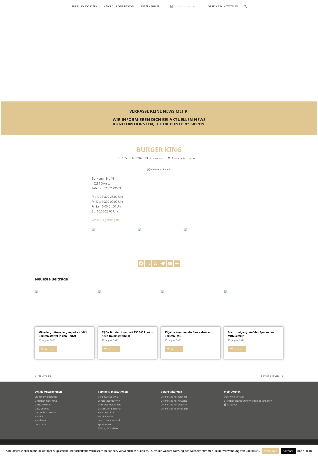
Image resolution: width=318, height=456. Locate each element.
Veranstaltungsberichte (174, 404)
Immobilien (41, 424)
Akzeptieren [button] (270, 451)
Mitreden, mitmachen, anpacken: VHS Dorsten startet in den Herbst (63, 333)
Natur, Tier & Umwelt (109, 420)
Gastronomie (42, 408)
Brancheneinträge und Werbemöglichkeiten (248, 400)
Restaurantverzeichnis (184, 158)
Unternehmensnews (46, 400)
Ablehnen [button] (288, 451)
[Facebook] (141, 263)
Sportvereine (105, 424)
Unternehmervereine (109, 404)
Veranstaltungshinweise (174, 400)
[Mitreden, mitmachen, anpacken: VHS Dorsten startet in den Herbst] (64, 308)
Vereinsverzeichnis (108, 396)
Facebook (232, 404)
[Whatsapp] (148, 263)
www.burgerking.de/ (106, 220)
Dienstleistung (43, 404)
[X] (155, 263)
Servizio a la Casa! (270, 376)
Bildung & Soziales (108, 428)
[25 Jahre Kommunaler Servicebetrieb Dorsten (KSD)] (190, 308)
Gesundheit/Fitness (45, 412)
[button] (245, 6)
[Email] (170, 263)
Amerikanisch (156, 158)
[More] (177, 263)
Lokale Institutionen (109, 400)
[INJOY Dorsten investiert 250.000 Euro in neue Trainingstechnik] (127, 308)
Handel (39, 416)
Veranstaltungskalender (174, 396)
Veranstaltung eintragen (174, 408)
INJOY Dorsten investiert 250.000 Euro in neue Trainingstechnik (127, 333)
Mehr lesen (304, 451)
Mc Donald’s (43, 376)
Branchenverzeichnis (46, 396)
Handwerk (40, 420)
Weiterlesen (47, 349)
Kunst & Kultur (106, 412)
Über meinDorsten (234, 396)
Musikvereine (105, 416)
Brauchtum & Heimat (109, 408)
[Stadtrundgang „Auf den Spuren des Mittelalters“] (253, 308)
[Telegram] (162, 263)
